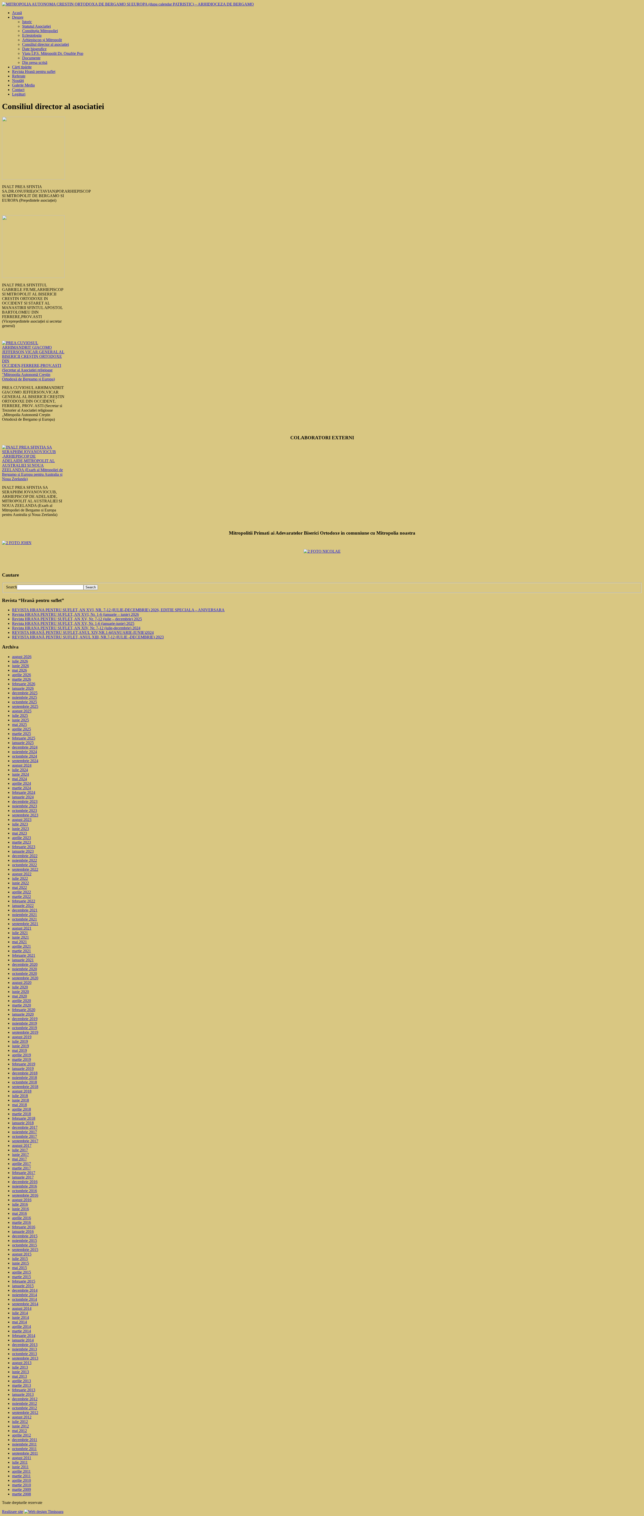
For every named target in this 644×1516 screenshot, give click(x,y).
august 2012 (21, 1417)
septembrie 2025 (25, 706)
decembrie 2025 (24, 693)
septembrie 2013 (25, 1358)
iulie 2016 (20, 1204)
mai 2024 (19, 779)
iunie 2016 (20, 1209)
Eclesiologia (32, 35)
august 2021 (21, 928)
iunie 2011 (20, 1467)
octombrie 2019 (24, 1028)
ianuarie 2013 (23, 1394)
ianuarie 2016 (23, 1231)
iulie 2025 (20, 715)
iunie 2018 (20, 1100)
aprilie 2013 (21, 1381)
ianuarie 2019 (23, 1068)
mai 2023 (19, 833)
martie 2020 (21, 1005)
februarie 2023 (23, 847)
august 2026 (21, 657)
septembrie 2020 (25, 978)
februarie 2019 (23, 1064)
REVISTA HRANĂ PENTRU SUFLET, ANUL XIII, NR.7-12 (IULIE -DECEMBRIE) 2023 (88, 637)
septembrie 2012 (25, 1412)
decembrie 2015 (24, 1236)
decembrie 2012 (24, 1399)
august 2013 (21, 1363)
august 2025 (21, 711)
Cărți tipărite (22, 67)
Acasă (17, 13)
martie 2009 (21, 1489)
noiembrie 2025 (24, 697)
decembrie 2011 (24, 1440)
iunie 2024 (20, 774)
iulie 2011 (20, 1462)
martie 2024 (21, 788)
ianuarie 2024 (23, 797)
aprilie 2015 (21, 1272)
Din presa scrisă (34, 62)
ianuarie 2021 (23, 960)
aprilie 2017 (21, 1163)
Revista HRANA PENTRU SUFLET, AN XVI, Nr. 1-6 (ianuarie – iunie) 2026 (75, 614)
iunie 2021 (20, 937)
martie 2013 (21, 1385)
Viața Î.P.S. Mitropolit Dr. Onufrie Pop (52, 53)
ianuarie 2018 (23, 1123)
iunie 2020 (20, 991)
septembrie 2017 (25, 1141)
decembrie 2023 (24, 801)
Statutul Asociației (36, 26)
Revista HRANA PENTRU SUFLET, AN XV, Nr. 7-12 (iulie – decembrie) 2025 (77, 619)
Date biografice (34, 49)
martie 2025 (21, 733)
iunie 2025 (20, 720)
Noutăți (18, 80)
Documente (31, 58)
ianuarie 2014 (23, 1340)
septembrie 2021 (25, 924)
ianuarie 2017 (23, 1177)
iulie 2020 (20, 987)
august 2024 (21, 765)
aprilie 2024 (21, 783)
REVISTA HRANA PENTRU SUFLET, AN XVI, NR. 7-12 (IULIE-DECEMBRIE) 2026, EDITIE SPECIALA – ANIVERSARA (118, 610)
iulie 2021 (20, 933)
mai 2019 (19, 1050)
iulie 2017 (20, 1150)
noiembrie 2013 (24, 1349)
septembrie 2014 (25, 1304)
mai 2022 (19, 887)
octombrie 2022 (24, 865)
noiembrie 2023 (24, 806)
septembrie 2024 (25, 761)
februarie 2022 (23, 901)
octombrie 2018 (24, 1082)
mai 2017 (19, 1159)
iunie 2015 (20, 1263)
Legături (18, 94)
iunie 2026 (20, 666)
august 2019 (21, 1037)
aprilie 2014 (21, 1326)
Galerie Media (23, 85)
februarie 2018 (23, 1118)
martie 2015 (21, 1277)
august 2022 (21, 874)
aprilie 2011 (21, 1471)
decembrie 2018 (24, 1073)
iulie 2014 (20, 1313)
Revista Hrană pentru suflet (33, 71)
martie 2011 (21, 1476)
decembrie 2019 (24, 1019)
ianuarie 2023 (23, 851)
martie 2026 (21, 679)
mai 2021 (19, 942)
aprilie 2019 (21, 1055)
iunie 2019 (20, 1046)
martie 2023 (21, 842)
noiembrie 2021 (24, 915)
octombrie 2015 (24, 1245)
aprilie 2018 (21, 1109)
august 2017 (21, 1145)
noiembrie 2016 (24, 1186)
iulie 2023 (20, 824)
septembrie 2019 (25, 1032)
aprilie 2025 (21, 729)
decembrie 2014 (24, 1290)
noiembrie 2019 (24, 1023)
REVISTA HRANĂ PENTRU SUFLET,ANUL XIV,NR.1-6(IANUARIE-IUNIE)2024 (83, 632)
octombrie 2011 (24, 1449)
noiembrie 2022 (24, 860)
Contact (18, 90)
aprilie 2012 (21, 1435)
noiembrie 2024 (24, 752)
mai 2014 (19, 1322)
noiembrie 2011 (24, 1444)
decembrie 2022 (24, 856)
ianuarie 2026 (23, 688)
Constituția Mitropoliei (40, 31)
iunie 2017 (20, 1154)
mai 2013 (19, 1376)
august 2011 (21, 1458)
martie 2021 (21, 951)
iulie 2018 (20, 1096)
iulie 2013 (20, 1367)
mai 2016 (19, 1213)
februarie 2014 (23, 1335)
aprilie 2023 (21, 838)
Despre (17, 17)
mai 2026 (19, 670)
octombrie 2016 (24, 1191)
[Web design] (43, 1511)
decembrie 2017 (24, 1127)
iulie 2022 (20, 878)
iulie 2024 (20, 770)
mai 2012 (19, 1430)
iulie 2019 (20, 1041)
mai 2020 (19, 996)
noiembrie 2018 (24, 1077)
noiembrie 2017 (24, 1132)
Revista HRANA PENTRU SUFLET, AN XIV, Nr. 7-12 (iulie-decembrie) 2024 (76, 628)
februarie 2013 (23, 1390)
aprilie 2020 (21, 1001)
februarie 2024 (23, 792)
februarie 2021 (23, 955)
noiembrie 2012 (24, 1403)
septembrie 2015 (25, 1249)
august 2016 (21, 1200)
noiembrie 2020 (24, 969)
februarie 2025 (23, 738)
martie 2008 (21, 1494)
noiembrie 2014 (24, 1295)
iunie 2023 (20, 829)
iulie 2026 (20, 661)
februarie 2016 (23, 1227)
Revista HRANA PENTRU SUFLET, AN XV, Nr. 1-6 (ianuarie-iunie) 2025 (73, 623)
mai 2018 (19, 1105)
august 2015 (21, 1254)
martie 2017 (21, 1168)
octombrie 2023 (24, 810)
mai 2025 (19, 724)
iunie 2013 (20, 1372)
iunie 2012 (20, 1426)
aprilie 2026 (21, 675)
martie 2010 (21, 1485)
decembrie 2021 (24, 910)
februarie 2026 (23, 684)
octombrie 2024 (24, 756)
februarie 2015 (23, 1281)
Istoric (27, 22)
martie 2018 (21, 1114)
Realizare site (12, 1511)
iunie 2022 (20, 883)
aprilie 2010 (21, 1480)
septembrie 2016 (25, 1195)
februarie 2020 (23, 1010)
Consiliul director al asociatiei (45, 44)
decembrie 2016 (24, 1182)
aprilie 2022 (21, 892)
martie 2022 (21, 896)
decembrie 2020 (24, 964)
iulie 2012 (20, 1421)
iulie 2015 (20, 1259)
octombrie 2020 (24, 973)
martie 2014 (21, 1331)
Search (11, 587)
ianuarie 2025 (23, 743)
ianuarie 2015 (23, 1286)
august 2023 (21, 819)
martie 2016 (21, 1222)
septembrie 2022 (25, 869)
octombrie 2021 (24, 919)
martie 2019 (21, 1059)
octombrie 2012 (24, 1408)
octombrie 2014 (24, 1299)
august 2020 (21, 982)
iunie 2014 (20, 1317)
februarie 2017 (23, 1173)
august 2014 (21, 1308)
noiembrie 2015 (24, 1240)
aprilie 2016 (21, 1218)
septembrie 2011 (25, 1453)
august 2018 (21, 1091)
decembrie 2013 (24, 1344)
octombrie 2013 (24, 1354)
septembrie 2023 (25, 815)
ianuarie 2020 (23, 1014)
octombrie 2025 (24, 702)
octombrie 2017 (24, 1136)
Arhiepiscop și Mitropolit (42, 40)
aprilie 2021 (21, 946)
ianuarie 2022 (23, 905)
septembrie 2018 (25, 1087)
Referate (18, 76)
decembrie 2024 (24, 747)
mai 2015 (19, 1268)
